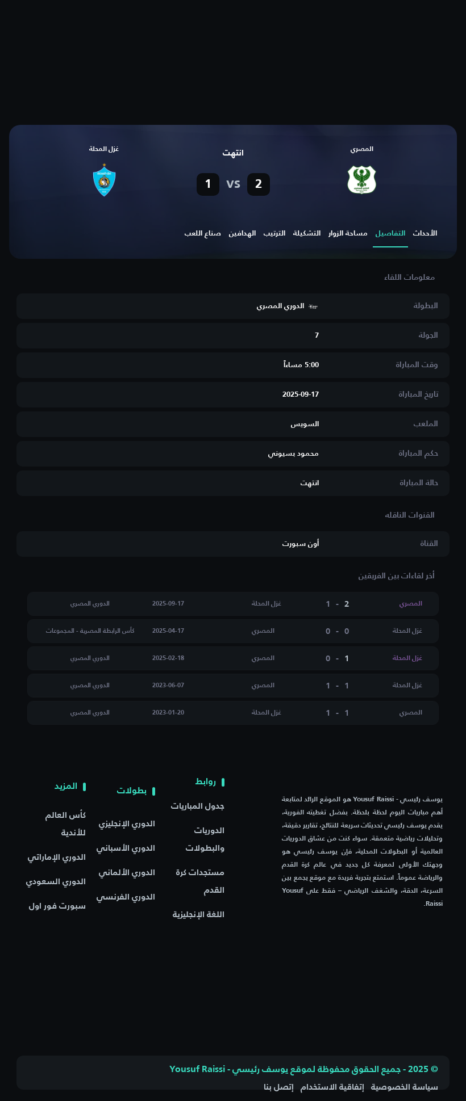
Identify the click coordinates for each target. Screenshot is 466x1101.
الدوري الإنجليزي (127, 824)
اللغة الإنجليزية (198, 914)
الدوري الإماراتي (57, 857)
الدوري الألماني (127, 872)
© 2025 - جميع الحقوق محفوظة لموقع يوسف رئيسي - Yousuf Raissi (303, 1069)
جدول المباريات (197, 806)
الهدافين (242, 233)
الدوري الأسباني (126, 848)
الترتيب (274, 233)
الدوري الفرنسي (126, 897)
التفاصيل (390, 233)
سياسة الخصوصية (404, 1087)
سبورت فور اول (57, 906)
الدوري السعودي (56, 881)
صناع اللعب (203, 233)
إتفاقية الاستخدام (332, 1087)
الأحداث (425, 233)
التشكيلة (307, 233)
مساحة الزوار (348, 233)
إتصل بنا (279, 1087)
